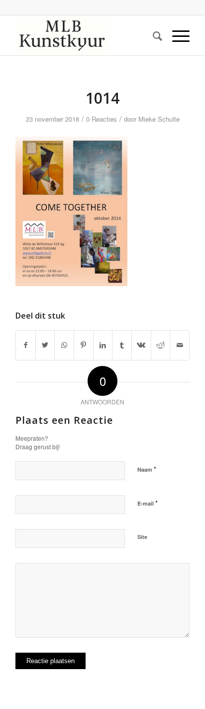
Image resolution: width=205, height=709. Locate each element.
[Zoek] (152, 35)
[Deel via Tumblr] (121, 345)
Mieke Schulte (159, 119)
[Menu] (176, 35)
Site (142, 536)
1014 (102, 98)
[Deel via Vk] (141, 345)
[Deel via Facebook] (25, 345)
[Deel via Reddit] (160, 345)
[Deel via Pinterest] (83, 345)
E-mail (147, 503)
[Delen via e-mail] (179, 345)
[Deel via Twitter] (45, 345)
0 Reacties (101, 119)
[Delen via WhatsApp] (64, 345)
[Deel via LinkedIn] (103, 345)
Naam (146, 469)
